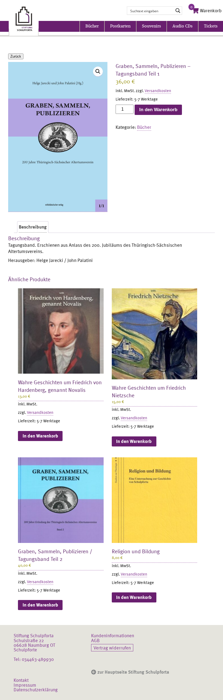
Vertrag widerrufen (112, 647)
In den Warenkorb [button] (40, 435)
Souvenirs (151, 26)
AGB (95, 640)
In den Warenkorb (158, 109)
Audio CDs (182, 26)
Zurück (15, 56)
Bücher (92, 26)
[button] (98, 72)
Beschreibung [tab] (33, 226)
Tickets (211, 26)
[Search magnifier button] (178, 10)
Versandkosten (158, 90)
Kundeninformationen (112, 635)
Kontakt (21, 679)
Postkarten (120, 26)
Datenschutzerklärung (36, 689)
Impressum (25, 684)
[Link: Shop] (24, 19)
